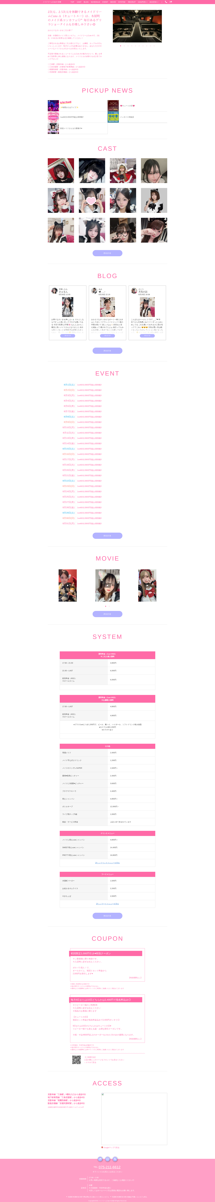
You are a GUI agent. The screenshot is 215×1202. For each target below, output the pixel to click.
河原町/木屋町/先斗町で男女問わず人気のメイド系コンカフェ (88, 1197)
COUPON (142, 2)
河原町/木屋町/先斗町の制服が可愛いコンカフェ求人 (129, 1197)
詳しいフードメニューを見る (107, 904)
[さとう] (61, 230)
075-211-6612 (110, 1167)
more (107, 253)
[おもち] (123, 230)
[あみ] (154, 200)
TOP (72, 2)
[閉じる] (145, 1102)
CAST (79, 2)
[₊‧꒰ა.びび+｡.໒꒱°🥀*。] (61, 170)
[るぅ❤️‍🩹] (123, 170)
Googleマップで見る (111, 1148)
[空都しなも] (123, 200)
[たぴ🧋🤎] (61, 200)
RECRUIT (132, 2)
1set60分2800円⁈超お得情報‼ (89, 385)
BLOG (86, 2)
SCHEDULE (95, 2)
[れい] (92, 170)
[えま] (154, 170)
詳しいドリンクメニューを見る (107, 863)
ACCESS (153, 2)
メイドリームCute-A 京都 (52, 2)
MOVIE (113, 2)
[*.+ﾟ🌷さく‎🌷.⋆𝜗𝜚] (92, 200)
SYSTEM (121, 2)
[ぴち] (154, 230)
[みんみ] (92, 230)
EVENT (105, 2)
